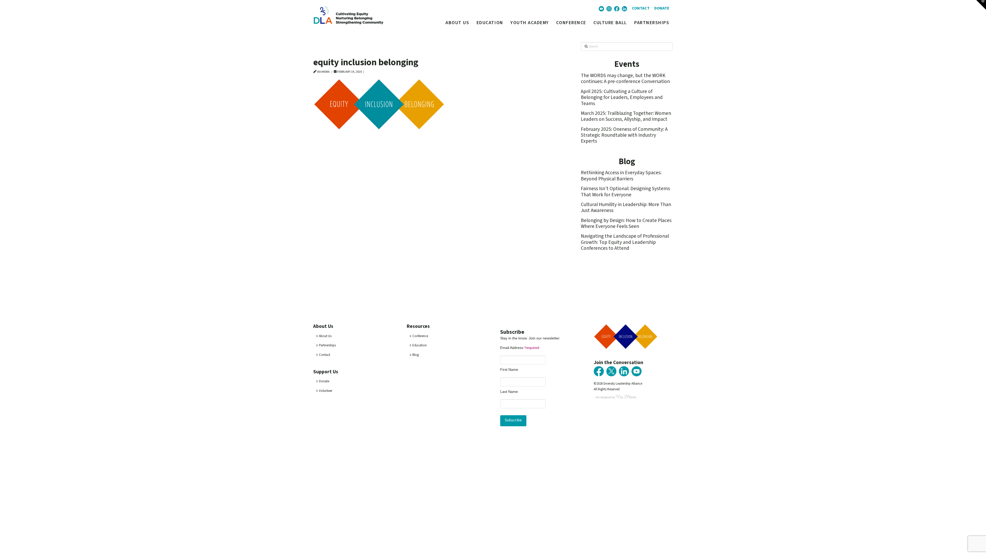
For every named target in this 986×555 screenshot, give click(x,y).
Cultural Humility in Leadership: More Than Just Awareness (626, 207)
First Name (509, 369)
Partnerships (327, 345)
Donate (324, 381)
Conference (420, 336)
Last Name (509, 392)
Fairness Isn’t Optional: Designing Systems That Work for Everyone (625, 191)
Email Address (519, 348)
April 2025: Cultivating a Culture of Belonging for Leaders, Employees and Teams (622, 97)
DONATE (661, 8)
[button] (981, 5)
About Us (325, 336)
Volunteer (325, 390)
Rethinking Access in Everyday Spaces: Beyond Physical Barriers (621, 175)
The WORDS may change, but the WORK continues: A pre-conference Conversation (625, 78)
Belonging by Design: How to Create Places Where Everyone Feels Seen (626, 223)
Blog (415, 355)
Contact (324, 355)
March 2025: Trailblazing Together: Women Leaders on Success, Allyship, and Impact (626, 116)
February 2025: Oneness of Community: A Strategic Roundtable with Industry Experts (624, 135)
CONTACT (641, 8)
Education (419, 345)
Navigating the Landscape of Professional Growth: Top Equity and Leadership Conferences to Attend (625, 242)
